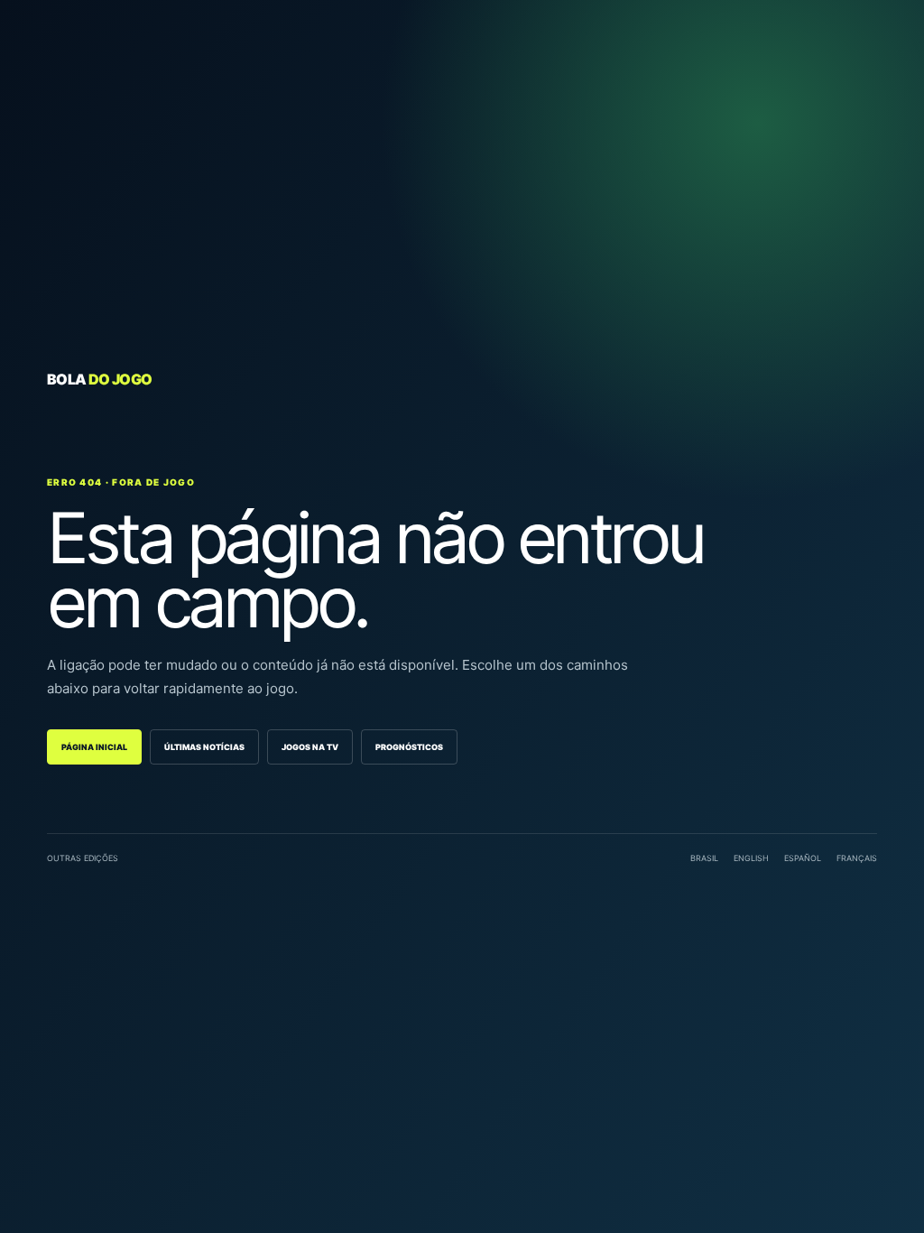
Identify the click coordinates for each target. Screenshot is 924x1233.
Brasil (704, 858)
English (751, 858)
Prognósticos (409, 747)
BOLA (99, 379)
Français (856, 858)
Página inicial (94, 747)
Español (802, 858)
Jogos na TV (310, 747)
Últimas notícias (204, 747)
